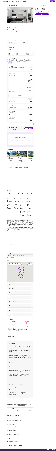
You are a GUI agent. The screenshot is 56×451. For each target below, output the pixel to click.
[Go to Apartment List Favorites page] (49, 1)
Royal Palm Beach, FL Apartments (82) (14, 376)
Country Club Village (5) (23, 387)
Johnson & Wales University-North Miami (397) (14, 393)
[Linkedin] (48, 449)
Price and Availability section (21, 405)
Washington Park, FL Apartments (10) (25, 369)
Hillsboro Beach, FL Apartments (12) (13, 371)
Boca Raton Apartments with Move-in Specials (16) (13, 351)
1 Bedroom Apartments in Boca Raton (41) (14, 346)
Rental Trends (14, 449)
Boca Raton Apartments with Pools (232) (14, 358)
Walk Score (13, 321)
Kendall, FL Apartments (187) (24, 375)
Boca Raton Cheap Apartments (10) (25, 350)
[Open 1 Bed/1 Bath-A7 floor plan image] (30, 107)
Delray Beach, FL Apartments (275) (13, 370)
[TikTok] (54, 449)
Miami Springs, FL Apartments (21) (24, 374)
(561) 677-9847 (10, 128)
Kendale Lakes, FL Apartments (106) (25, 370)
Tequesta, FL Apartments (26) (24, 376)
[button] (23, 272)
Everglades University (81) (23, 391)
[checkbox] (12, 141)
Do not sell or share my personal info (43, 449)
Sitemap (27, 449)
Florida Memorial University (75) (24, 392)
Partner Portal (36, 449)
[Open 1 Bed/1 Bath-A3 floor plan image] (30, 100)
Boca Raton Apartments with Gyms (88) (14, 357)
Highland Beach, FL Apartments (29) (13, 367)
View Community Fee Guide (11, 257)
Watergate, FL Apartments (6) (24, 367)
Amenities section (24, 417)
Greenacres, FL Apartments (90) (24, 371)
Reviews (25, 27)
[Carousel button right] (32, 15)
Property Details (29, 27)
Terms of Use (23, 449)
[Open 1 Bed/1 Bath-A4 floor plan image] (30, 113)
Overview (8, 27)
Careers (11, 449)
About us (9, 449)
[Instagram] (53, 449)
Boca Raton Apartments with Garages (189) (13, 356)
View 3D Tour (11, 49)
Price (11, 27)
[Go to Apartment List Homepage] (4, 1)
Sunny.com (29, 449)
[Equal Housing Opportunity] (47, 449)
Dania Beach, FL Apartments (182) (13, 374)
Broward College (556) (11, 391)
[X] (51, 449)
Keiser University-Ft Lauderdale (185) (25, 393)
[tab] (10, 63)
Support (17, 449)
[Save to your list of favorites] (32, 8)
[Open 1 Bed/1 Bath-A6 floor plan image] (30, 119)
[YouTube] (52, 449)
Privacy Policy (20, 449)
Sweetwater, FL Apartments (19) (13, 375)
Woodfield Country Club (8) (12, 387)
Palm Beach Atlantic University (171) (13, 394)
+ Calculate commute (25, 43)
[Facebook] (50, 449)
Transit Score (26, 321)
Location (19, 27)
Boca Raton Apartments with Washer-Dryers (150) (25, 356)
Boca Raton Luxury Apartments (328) (25, 358)
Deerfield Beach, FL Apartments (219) (13, 369)
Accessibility (32, 449)
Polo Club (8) (22, 384)
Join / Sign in (52, 1)
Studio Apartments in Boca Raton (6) (25, 346)
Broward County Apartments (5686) (13, 380)
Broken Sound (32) (11, 384)
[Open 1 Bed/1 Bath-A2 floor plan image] (30, 75)
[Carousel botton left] (8, 15)
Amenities (22, 27)
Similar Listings (15, 27)
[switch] (30, 69)
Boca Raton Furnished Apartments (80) (25, 357)
